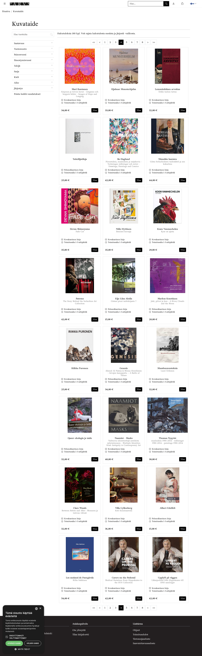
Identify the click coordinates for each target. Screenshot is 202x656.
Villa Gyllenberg (123, 508)
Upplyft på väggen (167, 577)
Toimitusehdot (140, 634)
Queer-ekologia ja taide (80, 438)
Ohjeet (136, 630)
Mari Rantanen (80, 89)
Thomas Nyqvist (167, 438)
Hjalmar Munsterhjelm (123, 89)
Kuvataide (18, 11)
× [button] (40, 608)
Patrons (80, 298)
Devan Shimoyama (80, 229)
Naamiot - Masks (124, 438)
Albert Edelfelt (167, 508)
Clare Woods (79, 508)
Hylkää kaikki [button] (33, 643)
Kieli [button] (16, 77)
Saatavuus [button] (19, 43)
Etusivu (6, 11)
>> (154, 42)
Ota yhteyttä (78, 630)
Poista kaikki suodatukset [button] (27, 94)
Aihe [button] (16, 82)
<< (93, 42)
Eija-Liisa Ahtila (123, 298)
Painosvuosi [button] (20, 54)
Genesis (124, 368)
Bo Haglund (123, 159)
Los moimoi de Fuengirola (80, 577)
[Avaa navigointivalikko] (5, 3)
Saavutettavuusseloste (144, 643)
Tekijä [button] (17, 65)
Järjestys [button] (18, 88)
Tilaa (95, 110)
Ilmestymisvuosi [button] (22, 60)
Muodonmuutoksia (167, 368)
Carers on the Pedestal (123, 577)
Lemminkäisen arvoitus (167, 89)
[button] (193, 3)
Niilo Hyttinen (123, 229)
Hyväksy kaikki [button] (14, 643)
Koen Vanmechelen (167, 229)
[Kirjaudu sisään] (173, 3)
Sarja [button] (16, 71)
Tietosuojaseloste (141, 638)
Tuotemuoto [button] (20, 49)
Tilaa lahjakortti (80, 634)
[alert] (23, 629)
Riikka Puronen (79, 368)
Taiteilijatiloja (80, 159)
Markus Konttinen (167, 298)
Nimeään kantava (167, 159)
